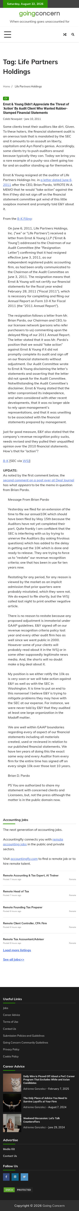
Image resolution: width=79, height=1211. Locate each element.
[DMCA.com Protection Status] (18, 1192)
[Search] (73, 34)
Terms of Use (10, 1021)
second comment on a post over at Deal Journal (38, 480)
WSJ (26, 461)
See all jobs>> (13, 959)
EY (5, 98)
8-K (6, 461)
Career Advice (11, 1014)
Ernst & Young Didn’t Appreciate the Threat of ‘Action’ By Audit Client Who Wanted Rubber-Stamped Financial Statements (36, 108)
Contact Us (9, 1028)
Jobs (5, 1008)
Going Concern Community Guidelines (25, 1042)
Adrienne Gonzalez (34, 1088)
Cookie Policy (11, 1056)
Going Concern (54, 1206)
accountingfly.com (24, 859)
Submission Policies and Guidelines (23, 1035)
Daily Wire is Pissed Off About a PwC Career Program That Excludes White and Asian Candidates (49, 1079)
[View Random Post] (65, 34)
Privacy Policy (11, 1049)
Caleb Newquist (12, 118)
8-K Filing (24, 219)
